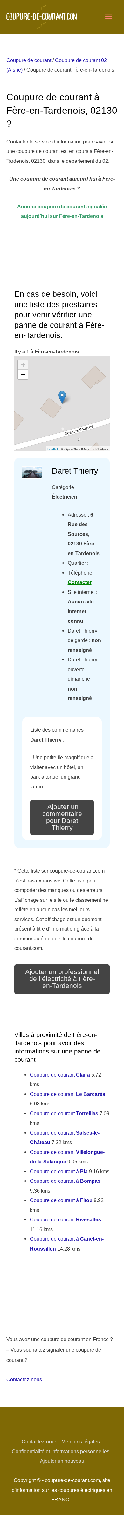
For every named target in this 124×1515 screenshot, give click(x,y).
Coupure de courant (28, 60)
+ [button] (23, 365)
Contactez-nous (39, 1441)
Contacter (80, 582)
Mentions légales (80, 1441)
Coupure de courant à (59, 1171)
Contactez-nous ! (25, 1379)
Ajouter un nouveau (62, 1461)
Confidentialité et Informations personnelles (60, 1451)
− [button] (23, 374)
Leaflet (52, 448)
